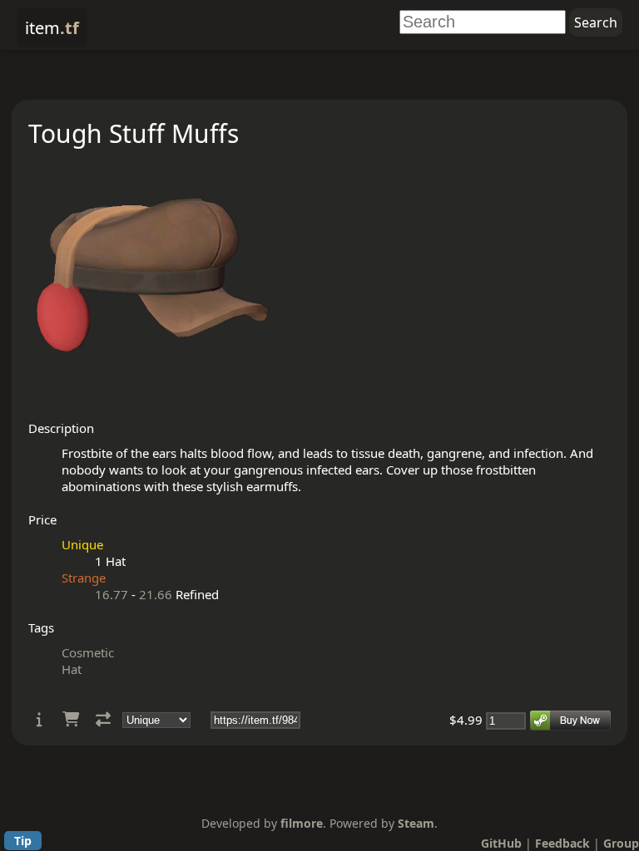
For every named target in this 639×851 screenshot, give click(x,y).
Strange (84, 577)
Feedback (562, 843)
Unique (82, 544)
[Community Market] (70, 719)
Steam (416, 823)
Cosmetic (88, 652)
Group (621, 843)
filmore (301, 823)
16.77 (111, 594)
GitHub (501, 843)
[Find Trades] (103, 719)
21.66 (155, 594)
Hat (72, 669)
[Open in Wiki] (39, 719)
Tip (23, 841)
